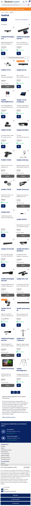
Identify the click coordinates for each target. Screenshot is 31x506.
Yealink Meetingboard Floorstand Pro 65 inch (23, 369)
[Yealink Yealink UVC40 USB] (7, 243)
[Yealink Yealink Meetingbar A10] (7, 31)
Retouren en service (5, 457)
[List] (29, 24)
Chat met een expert (11, 440)
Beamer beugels (4, 465)
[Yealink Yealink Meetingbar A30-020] (7, 273)
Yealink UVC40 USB (7, 249)
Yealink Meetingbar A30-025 (7, 339)
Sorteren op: (18, 19)
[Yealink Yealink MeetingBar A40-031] (23, 31)
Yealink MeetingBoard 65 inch (7, 101)
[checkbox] (5, 487)
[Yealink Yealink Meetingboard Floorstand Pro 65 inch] (23, 363)
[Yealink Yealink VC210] (7, 64)
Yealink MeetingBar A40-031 (23, 37)
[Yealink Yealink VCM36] (7, 184)
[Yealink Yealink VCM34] (7, 154)
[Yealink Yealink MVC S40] (23, 273)
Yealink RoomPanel (7, 368)
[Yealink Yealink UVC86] (7, 124)
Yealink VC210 (6, 70)
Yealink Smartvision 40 (23, 309)
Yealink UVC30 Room (6, 309)
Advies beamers (4, 451)
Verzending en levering (6, 450)
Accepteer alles (15, 503)
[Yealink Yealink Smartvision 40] (23, 302)
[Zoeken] (29, 5)
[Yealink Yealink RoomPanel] (7, 363)
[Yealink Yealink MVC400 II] (23, 124)
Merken (7, 12)
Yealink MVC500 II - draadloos (23, 250)
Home (2, 12)
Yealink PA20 (5, 212)
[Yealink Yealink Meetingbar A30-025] (7, 333)
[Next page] (18, 392)
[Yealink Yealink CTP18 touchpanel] (23, 94)
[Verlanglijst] (26, 2)
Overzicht (27, 467)
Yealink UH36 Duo (22, 160)
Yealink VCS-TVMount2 (21, 339)
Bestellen (3, 446)
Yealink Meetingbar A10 (7, 37)
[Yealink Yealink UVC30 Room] (7, 302)
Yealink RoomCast (23, 189)
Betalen (2, 448)
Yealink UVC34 (21, 70)
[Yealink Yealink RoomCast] (23, 184)
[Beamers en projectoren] (12, 1)
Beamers (3, 463)
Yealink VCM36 (6, 189)
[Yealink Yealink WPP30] (23, 213)
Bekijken (8, 86)
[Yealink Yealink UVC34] (23, 64)
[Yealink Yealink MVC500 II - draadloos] (23, 243)
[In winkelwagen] (3, 53)
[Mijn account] (23, 2)
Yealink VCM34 (6, 160)
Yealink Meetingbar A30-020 (7, 279)
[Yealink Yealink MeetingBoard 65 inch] (7, 94)
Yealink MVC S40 (22, 279)
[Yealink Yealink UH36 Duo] (23, 154)
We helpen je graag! (20, 9)
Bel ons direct (10, 433)
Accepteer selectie (15, 499)
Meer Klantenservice (5, 459)
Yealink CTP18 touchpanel (21, 101)
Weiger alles (15, 495)
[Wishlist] (13, 27)
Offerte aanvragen (5, 455)
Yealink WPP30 (22, 219)
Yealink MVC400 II (23, 130)
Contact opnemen (5, 453)
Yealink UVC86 (6, 130)
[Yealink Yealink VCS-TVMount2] (23, 333)
